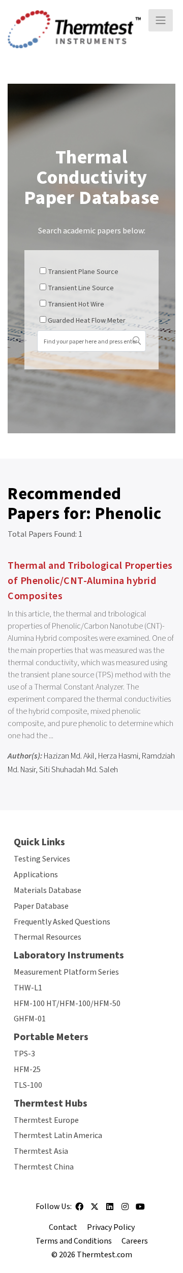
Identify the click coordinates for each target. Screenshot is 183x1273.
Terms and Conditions (74, 1241)
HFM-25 (27, 1069)
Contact (63, 1227)
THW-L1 (28, 987)
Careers (134, 1241)
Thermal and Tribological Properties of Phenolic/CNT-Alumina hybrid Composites (90, 581)
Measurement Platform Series (66, 972)
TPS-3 (24, 1053)
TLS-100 (28, 1085)
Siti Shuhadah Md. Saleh (78, 769)
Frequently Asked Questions (62, 921)
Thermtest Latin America (58, 1135)
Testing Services (42, 859)
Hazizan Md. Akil (69, 756)
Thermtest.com (104, 1254)
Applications (36, 874)
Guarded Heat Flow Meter (87, 321)
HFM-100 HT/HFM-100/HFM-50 (67, 1003)
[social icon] (79, 1210)
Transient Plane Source (83, 272)
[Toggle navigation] (160, 20)
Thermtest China (44, 1167)
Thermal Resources (47, 937)
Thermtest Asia (41, 1151)
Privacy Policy (111, 1227)
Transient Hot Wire (76, 304)
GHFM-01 (30, 1018)
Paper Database (41, 906)
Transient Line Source (81, 288)
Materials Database (47, 890)
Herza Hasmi (118, 756)
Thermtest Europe (46, 1120)
